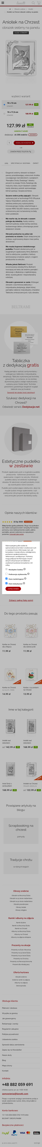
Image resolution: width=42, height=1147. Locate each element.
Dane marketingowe (17, 579)
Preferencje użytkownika (19, 574)
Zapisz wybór (13, 589)
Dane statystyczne (17, 584)
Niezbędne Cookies (17, 570)
